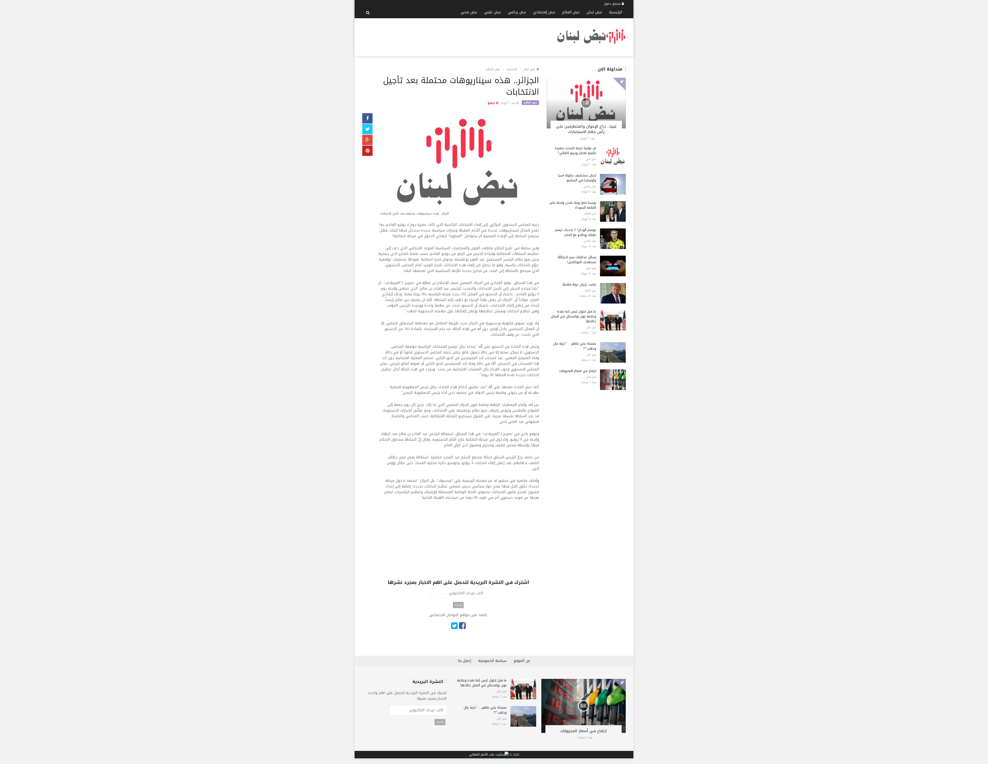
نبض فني (591, 159)
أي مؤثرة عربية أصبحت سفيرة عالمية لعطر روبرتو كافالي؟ (575, 150)
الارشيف (511, 69)
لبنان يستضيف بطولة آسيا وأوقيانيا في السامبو (577, 177)
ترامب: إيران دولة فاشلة (579, 284)
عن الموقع (522, 660)
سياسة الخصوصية (492, 660)
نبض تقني (492, 12)
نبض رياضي (517, 12)
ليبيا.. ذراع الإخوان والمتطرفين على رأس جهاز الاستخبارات (586, 129)
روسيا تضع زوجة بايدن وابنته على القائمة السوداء (572, 205)
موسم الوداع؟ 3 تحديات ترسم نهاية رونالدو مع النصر (575, 232)
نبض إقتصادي (544, 12)
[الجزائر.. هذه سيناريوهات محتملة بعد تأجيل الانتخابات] (458, 165)
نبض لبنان (594, 12)
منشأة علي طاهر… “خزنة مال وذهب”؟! (574, 346)
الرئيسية (615, 12)
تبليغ (492, 103)
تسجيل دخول (613, 3)
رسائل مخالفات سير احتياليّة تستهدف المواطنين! (577, 259)
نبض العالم (570, 12)
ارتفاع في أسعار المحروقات (577, 371)
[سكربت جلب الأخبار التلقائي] (489, 755)
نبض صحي (469, 12)
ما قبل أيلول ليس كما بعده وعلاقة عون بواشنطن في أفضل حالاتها (573, 316)
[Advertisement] (456, 36)
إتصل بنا (464, 660)
